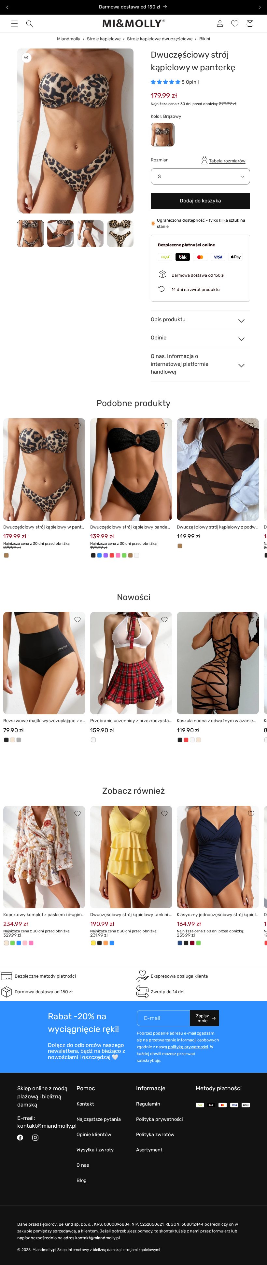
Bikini (204, 38)
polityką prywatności (188, 1046)
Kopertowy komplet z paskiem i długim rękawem (43, 915)
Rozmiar (159, 159)
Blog (82, 1180)
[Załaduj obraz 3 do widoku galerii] (90, 233)
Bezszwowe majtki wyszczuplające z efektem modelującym (43, 721)
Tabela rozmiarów (227, 160)
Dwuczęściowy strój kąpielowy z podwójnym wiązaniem (217, 527)
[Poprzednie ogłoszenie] (7, 7)
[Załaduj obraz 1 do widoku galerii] (30, 233)
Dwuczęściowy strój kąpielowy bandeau (130, 527)
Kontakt (85, 1104)
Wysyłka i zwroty (95, 1150)
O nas (83, 1165)
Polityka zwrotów (155, 1134)
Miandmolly (68, 38)
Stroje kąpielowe (104, 38)
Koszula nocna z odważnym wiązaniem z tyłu (217, 721)
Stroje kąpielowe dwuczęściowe (160, 38)
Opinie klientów (94, 1134)
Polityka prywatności (159, 1119)
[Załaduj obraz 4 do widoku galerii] (120, 233)
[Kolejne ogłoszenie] (260, 7)
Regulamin (148, 1104)
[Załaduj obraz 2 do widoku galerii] (60, 233)
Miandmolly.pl (44, 1249)
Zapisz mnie (202, 1018)
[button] (14, 23)
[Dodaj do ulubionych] (77, 426)
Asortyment (149, 1150)
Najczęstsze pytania (99, 1119)
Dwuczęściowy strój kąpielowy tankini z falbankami (130, 915)
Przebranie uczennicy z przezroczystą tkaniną (131, 721)
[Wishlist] (234, 23)
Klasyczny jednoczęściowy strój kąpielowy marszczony (217, 915)
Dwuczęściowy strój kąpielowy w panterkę (43, 527)
